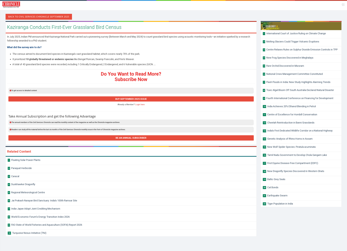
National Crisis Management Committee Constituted (293, 74)
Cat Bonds (271, 187)
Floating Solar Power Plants (24, 160)
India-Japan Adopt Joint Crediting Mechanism (34, 208)
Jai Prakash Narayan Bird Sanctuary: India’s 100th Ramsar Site (42, 200)
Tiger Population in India (278, 203)
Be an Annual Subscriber (131, 137)
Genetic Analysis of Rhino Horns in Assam (288, 138)
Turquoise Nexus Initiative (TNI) (27, 232)
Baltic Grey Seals (274, 179)
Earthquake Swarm (275, 195)
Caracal (13, 176)
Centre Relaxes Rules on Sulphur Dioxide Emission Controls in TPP (301, 49)
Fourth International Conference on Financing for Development (298, 98)
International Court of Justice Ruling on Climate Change (295, 33)
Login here (140, 104)
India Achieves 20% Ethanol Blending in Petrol (290, 106)
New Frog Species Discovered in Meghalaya (288, 57)
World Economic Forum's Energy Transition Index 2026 (39, 216)
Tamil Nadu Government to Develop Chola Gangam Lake (295, 155)
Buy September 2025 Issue (131, 99)
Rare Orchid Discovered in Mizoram (284, 65)
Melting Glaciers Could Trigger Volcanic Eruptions (291, 41)
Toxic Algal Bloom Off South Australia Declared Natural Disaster (299, 90)
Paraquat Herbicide (20, 168)
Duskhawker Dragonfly (21, 184)
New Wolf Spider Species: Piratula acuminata (290, 146)
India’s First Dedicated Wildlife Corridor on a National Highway (298, 130)
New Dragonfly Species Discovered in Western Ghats (294, 171)
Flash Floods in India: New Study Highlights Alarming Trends (297, 82)
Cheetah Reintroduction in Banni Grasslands (289, 122)
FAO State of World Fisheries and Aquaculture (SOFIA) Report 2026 (45, 224)
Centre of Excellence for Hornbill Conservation (290, 114)
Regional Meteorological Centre (26, 192)
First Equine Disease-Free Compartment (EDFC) (291, 163)
